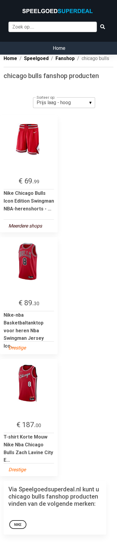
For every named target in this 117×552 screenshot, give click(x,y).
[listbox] (64, 102)
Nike (18, 525)
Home (59, 48)
